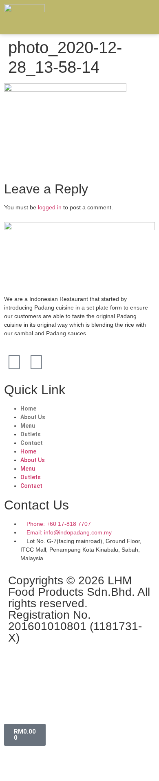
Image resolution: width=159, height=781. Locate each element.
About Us (32, 417)
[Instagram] (36, 362)
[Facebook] (14, 362)
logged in (50, 207)
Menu (27, 425)
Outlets (30, 434)
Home (28, 408)
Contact (31, 443)
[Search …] (146, 16)
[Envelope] (58, 362)
